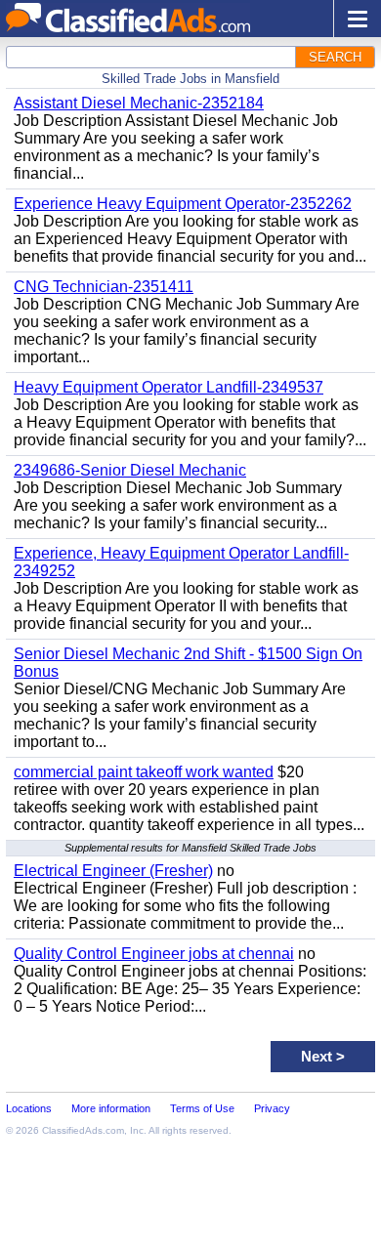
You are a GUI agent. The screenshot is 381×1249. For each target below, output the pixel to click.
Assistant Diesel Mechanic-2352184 (139, 103)
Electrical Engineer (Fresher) (113, 870)
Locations (29, 1108)
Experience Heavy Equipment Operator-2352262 (183, 203)
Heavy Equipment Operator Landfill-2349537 (168, 387)
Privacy (272, 1108)
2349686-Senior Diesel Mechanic (130, 470)
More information (110, 1108)
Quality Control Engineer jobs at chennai (154, 953)
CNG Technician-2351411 (103, 286)
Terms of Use (202, 1108)
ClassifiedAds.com (83, 1130)
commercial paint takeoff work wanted (144, 772)
